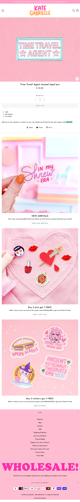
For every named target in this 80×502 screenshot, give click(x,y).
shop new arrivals (40, 223)
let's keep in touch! (40, 483)
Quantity (40, 95)
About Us (40, 419)
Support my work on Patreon (40, 442)
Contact (40, 426)
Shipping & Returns (40, 432)
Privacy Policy (40, 452)
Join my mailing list (40, 436)
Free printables (40, 439)
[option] (40, 2)
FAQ (40, 429)
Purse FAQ (40, 456)
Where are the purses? (39, 446)
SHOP (40, 412)
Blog (40, 423)
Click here (35, 476)
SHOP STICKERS (40, 406)
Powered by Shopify (40, 498)
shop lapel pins (40, 314)
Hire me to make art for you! (40, 449)
